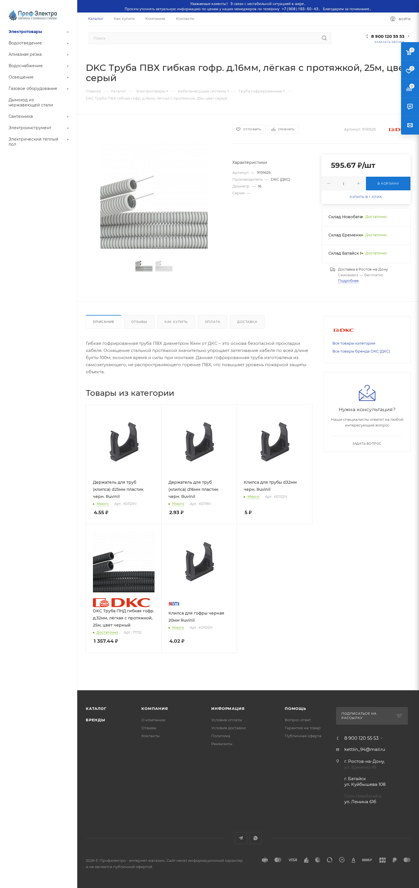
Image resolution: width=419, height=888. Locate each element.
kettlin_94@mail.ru (364, 749)
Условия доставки (228, 728)
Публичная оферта (303, 736)
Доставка (247, 322)
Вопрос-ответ (298, 720)
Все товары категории (353, 343)
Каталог (96, 708)
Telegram (241, 838)
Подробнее (348, 281)
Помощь (295, 708)
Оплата (212, 322)
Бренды (95, 720)
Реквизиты (221, 743)
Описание (103, 322)
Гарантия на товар (303, 728)
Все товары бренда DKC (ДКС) (361, 351)
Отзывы (139, 322)
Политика (220, 736)
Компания (154, 708)
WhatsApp (255, 838)
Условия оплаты (226, 720)
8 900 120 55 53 (387, 36)
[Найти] (324, 38)
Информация (228, 708)
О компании (153, 720)
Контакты (150, 736)
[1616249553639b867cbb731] (154, 195)
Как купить (176, 322)
